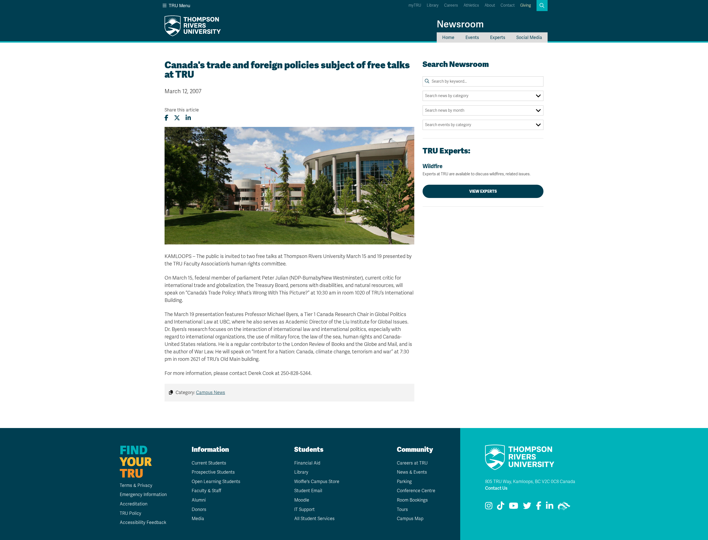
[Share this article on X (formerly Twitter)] (177, 118)
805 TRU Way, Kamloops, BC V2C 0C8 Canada (530, 481)
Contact (508, 5)
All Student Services (314, 518)
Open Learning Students (216, 481)
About (490, 5)
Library (433, 5)
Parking (404, 481)
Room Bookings (412, 500)
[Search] (427, 81)
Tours (402, 509)
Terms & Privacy (136, 485)
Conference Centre (416, 491)
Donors (199, 509)
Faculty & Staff (206, 491)
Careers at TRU (412, 463)
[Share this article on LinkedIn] (188, 118)
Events (472, 37)
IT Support (304, 509)
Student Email (308, 491)
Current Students (209, 463)
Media (198, 518)
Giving (525, 5)
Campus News (210, 392)
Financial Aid (307, 463)
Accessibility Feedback (143, 522)
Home (448, 37)
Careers (451, 5)
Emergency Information (143, 494)
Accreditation (133, 504)
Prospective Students (213, 472)
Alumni (199, 500)
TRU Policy (130, 513)
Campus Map (410, 518)
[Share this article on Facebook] (166, 118)
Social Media (529, 37)
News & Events (412, 472)
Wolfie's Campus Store (316, 481)
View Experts (483, 191)
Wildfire (476, 169)
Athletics (471, 5)
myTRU (414, 5)
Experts (497, 37)
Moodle (301, 500)
